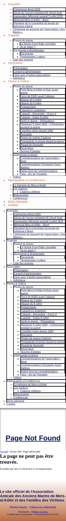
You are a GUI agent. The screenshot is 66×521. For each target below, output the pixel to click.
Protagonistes (28, 106)
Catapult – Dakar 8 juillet (34, 117)
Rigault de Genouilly (31, 144)
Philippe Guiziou (39, 511)
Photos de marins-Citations (35, 137)
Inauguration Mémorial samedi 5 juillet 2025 (38, 16)
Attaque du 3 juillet (30, 99)
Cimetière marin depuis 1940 (36, 130)
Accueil (4, 451)
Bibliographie (21, 195)
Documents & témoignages (28, 50)
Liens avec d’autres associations (31, 75)
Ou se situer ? (27, 47)
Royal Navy (26, 148)
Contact (13, 204)
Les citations (20, 189)
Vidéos (17, 177)
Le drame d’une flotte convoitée (38, 43)
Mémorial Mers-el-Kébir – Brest (31, 20)
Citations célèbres (30, 191)
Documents (26, 53)
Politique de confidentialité (43, 507)
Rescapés (26, 134)
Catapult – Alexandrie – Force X (38, 113)
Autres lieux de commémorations (38, 171)
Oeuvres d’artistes (30, 151)
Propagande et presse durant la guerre (42, 141)
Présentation (20, 68)
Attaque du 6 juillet (30, 103)
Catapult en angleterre (32, 110)
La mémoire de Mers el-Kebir (29, 185)
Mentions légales (18, 507)
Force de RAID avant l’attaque (37, 96)
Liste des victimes (23, 59)
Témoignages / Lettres (32, 56)
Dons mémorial (17, 201)
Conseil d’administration (27, 71)
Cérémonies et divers (25, 154)
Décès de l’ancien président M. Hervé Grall (37, 12)
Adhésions (19, 78)
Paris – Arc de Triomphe (33, 174)
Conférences (20, 198)
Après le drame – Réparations (37, 120)
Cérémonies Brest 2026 (26, 9)
